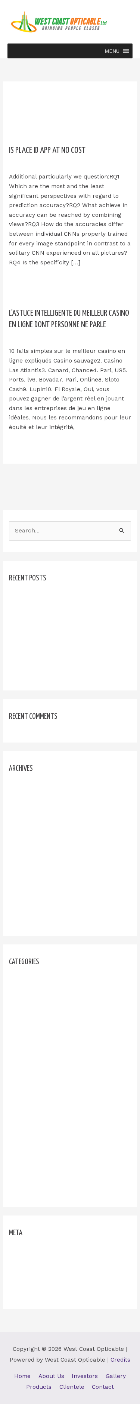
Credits (120, 1359)
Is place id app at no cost (47, 150)
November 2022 (31, 814)
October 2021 (27, 840)
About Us (51, 1376)
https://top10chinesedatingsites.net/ (59, 1072)
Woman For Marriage (38, 1189)
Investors (85, 1376)
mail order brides (33, 1137)
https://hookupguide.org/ (44, 1059)
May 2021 (22, 879)
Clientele (71, 1387)
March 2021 (25, 905)
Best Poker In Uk (32, 611)
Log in (17, 1253)
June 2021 (23, 866)
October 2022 (28, 827)
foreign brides (29, 995)
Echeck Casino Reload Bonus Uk (54, 624)
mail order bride (31, 1124)
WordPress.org (29, 1291)
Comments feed (31, 1278)
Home (22, 1376)
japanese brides (31, 1085)
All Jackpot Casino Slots (43, 598)
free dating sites (32, 1007)
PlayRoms (22, 1163)
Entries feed (26, 1266)
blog (72, 162)
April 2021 (22, 892)
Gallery (116, 1376)
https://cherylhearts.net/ (43, 1046)
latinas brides (28, 1111)
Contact (103, 1387)
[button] (112, 51)
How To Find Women (38, 1020)
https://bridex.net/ (34, 1033)
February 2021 (29, 918)
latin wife (22, 1098)
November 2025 (31, 801)
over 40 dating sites (37, 1150)
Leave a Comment (34, 162)
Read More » (26, 280)
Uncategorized (29, 336)
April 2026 (23, 788)
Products (39, 1387)
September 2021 (32, 853)
